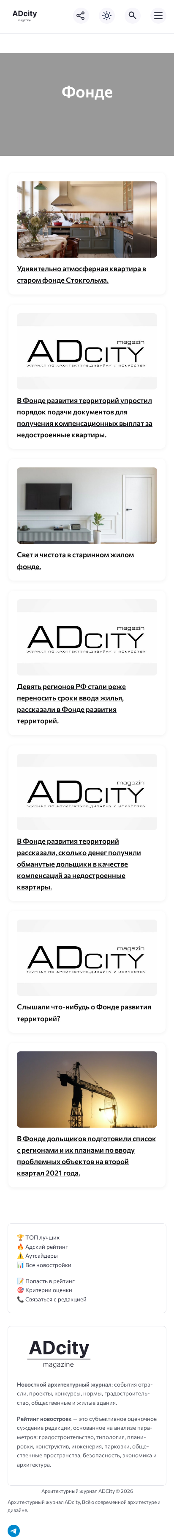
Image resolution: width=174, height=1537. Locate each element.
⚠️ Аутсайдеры (37, 1255)
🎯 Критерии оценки (44, 1289)
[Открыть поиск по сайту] (133, 16)
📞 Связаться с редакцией (52, 1299)
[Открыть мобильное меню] (158, 16)
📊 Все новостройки (44, 1264)
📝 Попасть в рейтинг (46, 1280)
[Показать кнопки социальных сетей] (81, 16)
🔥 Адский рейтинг (42, 1246)
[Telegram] (14, 1531)
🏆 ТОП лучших (38, 1237)
